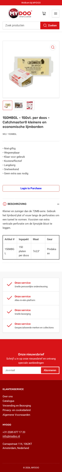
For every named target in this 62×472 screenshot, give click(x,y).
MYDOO (35, 467)
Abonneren (50, 370)
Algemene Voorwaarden (16, 414)
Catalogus (8, 401)
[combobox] (31, 25)
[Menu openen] (55, 13)
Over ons (8, 396)
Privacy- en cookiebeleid (16, 410)
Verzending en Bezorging (17, 405)
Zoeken (52, 25)
